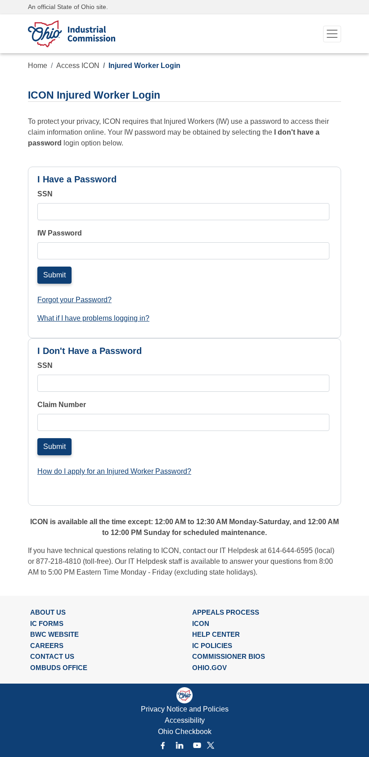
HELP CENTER (216, 634)
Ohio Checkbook (185, 731)
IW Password (59, 233)
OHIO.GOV (209, 667)
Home (37, 65)
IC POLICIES (212, 645)
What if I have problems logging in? (93, 318)
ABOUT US (48, 612)
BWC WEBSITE (54, 634)
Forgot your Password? (74, 300)
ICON (200, 623)
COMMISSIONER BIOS (228, 656)
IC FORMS (46, 623)
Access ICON (77, 65)
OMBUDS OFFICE (58, 667)
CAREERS (46, 645)
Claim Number (61, 404)
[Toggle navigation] (332, 34)
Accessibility (185, 720)
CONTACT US (52, 656)
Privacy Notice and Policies (185, 709)
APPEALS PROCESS (225, 612)
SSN (45, 194)
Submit (54, 275)
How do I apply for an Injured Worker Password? (114, 471)
